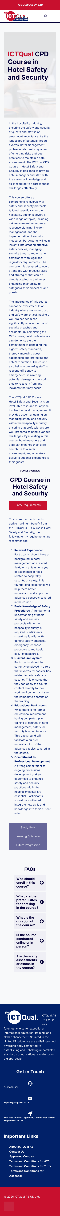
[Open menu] (53, 16)
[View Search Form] (46, 16)
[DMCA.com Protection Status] (30, 1206)
